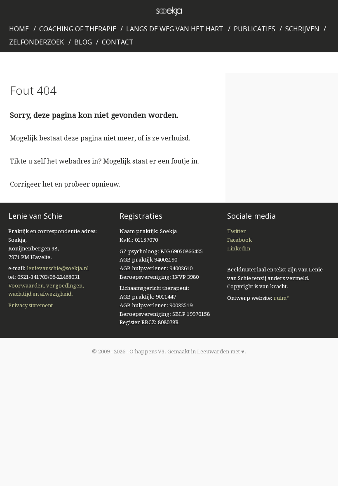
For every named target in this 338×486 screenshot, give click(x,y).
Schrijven (302, 28)
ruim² (281, 298)
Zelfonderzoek (36, 42)
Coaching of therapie (77, 28)
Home (19, 28)
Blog (83, 42)
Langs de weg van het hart (174, 28)
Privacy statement (30, 305)
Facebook (239, 240)
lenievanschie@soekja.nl (58, 268)
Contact (118, 42)
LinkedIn (238, 248)
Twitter (236, 231)
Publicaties (254, 28)
